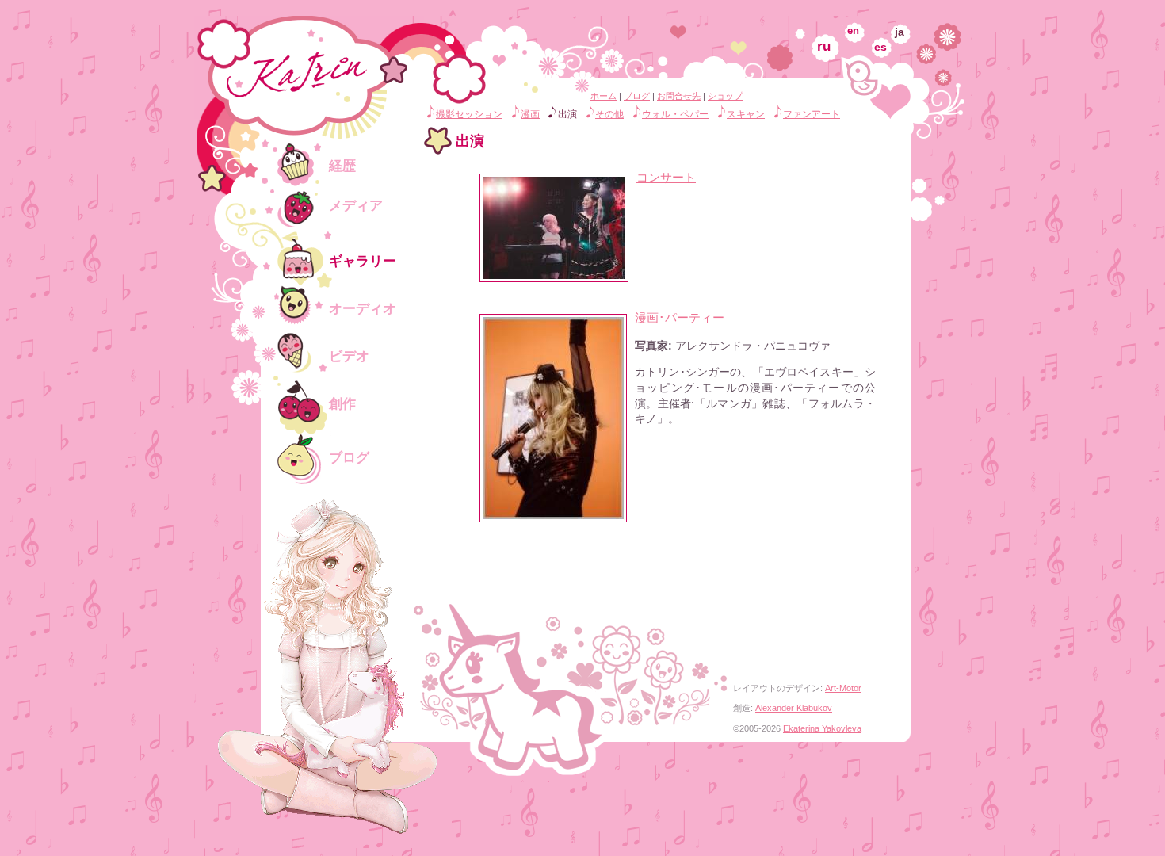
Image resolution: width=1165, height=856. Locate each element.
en (853, 30)
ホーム (603, 96)
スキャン (746, 114)
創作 (342, 403)
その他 (609, 114)
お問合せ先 (679, 96)
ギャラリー (362, 261)
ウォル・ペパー (675, 114)
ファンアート (811, 114)
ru (824, 46)
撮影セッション (469, 114)
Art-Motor (843, 688)
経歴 (342, 166)
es (880, 46)
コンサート (666, 177)
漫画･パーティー (679, 317)
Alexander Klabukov (793, 708)
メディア (356, 205)
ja (899, 31)
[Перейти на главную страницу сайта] (309, 115)
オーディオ (362, 308)
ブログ (637, 96)
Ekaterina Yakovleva (822, 728)
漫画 (530, 114)
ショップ (725, 96)
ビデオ (349, 356)
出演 (567, 114)
